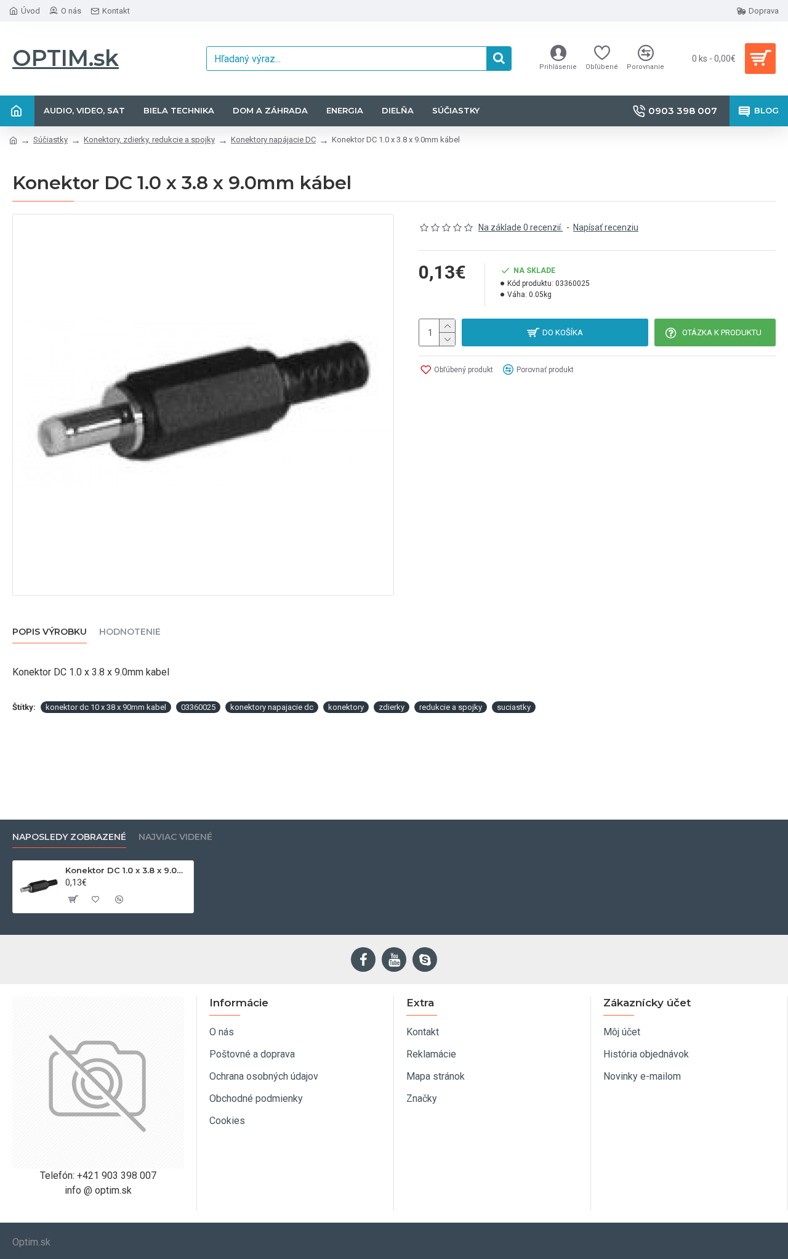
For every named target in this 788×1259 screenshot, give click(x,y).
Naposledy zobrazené (69, 837)
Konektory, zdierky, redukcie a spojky (149, 139)
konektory (346, 707)
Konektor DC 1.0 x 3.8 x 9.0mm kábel (127, 870)
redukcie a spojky (450, 707)
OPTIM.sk (65, 57)
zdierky (391, 707)
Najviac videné (175, 837)
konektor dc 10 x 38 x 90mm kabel (106, 707)
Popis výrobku (49, 632)
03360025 (198, 707)
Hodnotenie (130, 632)
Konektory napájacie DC (273, 139)
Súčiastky (50, 139)
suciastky (514, 707)
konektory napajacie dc (271, 707)
